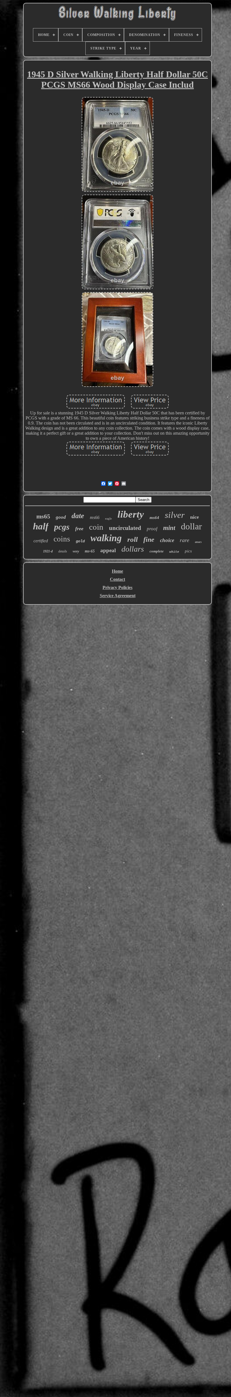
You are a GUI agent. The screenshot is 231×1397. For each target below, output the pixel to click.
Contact (117, 579)
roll (132, 539)
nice (194, 517)
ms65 (43, 516)
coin (96, 526)
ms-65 (90, 551)
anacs (198, 541)
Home (117, 571)
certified (41, 540)
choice (167, 540)
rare (184, 540)
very (76, 551)
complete (157, 551)
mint (169, 527)
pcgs (62, 526)
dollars (132, 549)
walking (106, 538)
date (78, 516)
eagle (108, 518)
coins (62, 539)
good (61, 517)
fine (148, 539)
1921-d (48, 551)
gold (80, 541)
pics (188, 551)
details (62, 551)
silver (175, 515)
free (79, 528)
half (40, 526)
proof (152, 528)
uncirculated (125, 528)
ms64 (154, 517)
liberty (130, 514)
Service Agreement (118, 595)
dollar (191, 526)
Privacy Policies (117, 587)
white (174, 552)
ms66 (94, 517)
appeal (108, 550)
